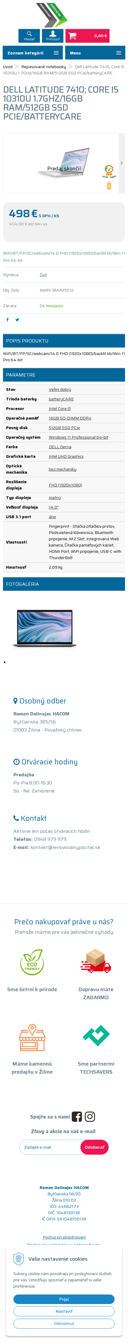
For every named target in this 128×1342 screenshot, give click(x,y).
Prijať (64, 1299)
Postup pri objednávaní (64, 1237)
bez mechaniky (63, 469)
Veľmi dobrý (60, 389)
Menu (75, 53)
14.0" (54, 507)
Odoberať (94, 1147)
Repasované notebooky (43, 66)
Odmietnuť (64, 1323)
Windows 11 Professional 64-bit (78, 437)
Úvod (8, 66)
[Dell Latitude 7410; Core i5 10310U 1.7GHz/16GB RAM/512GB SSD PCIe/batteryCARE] (64, 163)
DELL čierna (60, 446)
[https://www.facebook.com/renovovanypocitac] (78, 1117)
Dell (43, 274)
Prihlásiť (53, 39)
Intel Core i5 (60, 408)
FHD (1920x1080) (65, 485)
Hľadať (29, 39)
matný (55, 497)
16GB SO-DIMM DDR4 (70, 418)
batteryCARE (61, 399)
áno (52, 516)
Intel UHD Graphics (66, 456)
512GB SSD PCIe (64, 427)
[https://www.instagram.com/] (91, 1117)
